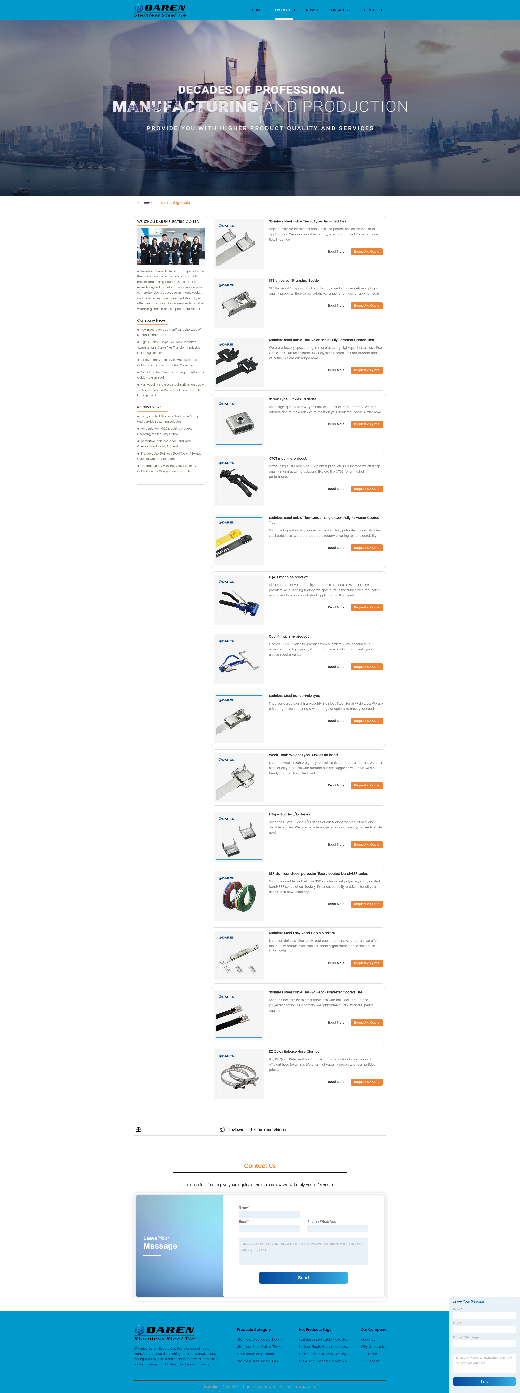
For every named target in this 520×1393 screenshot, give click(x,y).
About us (371, 10)
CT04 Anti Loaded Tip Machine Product (324, 1361)
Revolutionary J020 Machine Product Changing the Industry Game (164, 431)
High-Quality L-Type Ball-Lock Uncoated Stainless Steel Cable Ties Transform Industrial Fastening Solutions (169, 347)
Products (283, 10)
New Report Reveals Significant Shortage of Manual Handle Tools (169, 332)
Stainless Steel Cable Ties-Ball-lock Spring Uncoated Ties (262, 1346)
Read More (336, 252)
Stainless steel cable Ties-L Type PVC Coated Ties (259, 1361)
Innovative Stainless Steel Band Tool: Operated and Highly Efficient (164, 444)
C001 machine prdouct (255, 1354)
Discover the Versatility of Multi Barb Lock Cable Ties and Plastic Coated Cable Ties (167, 363)
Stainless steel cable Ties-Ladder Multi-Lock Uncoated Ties (260, 1339)
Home (256, 10)
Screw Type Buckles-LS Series (292, 399)
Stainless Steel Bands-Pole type (294, 695)
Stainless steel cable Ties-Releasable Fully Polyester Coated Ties (321, 340)
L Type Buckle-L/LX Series (289, 814)
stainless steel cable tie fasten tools (323, 1339)
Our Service (370, 1361)
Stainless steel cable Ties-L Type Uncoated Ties (307, 221)
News (310, 10)
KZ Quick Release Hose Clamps (294, 1051)
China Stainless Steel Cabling (323, 1354)
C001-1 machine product (289, 636)
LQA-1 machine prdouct (288, 577)
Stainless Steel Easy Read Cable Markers (302, 933)
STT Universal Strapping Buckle (294, 280)
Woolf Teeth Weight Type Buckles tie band (303, 755)
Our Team (369, 1354)
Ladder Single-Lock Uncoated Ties (323, 1346)
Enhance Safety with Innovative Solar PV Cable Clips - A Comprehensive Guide (166, 469)
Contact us (339, 10)
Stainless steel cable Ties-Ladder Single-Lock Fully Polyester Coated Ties (324, 520)
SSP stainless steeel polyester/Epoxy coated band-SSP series (318, 873)
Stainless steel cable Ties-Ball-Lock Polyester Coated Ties (315, 992)
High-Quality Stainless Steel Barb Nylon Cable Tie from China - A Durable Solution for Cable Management (170, 390)
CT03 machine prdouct (288, 458)
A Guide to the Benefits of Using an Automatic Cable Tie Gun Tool (171, 375)
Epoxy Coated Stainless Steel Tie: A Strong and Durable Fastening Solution (168, 419)
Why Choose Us (373, 1346)
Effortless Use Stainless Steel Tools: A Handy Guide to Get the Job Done (169, 456)
